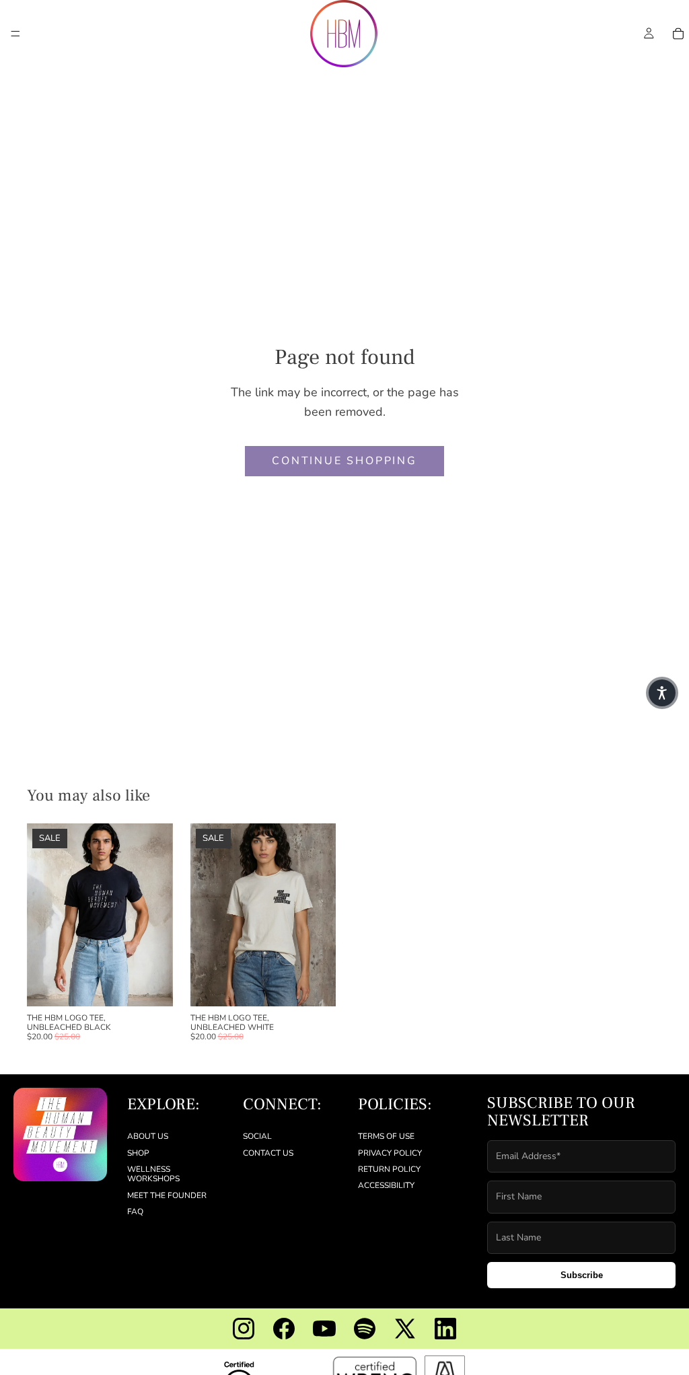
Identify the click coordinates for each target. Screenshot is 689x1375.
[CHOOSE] (152, 985)
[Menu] (15, 33)
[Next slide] (158, 915)
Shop (138, 1152)
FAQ (135, 1211)
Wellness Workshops (153, 1174)
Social (257, 1136)
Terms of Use (386, 1136)
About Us (147, 1136)
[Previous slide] (42, 915)
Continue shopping (344, 460)
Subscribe (581, 1275)
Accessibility (386, 1185)
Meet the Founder (167, 1195)
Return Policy (389, 1169)
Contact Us (268, 1152)
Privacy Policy (390, 1152)
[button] (662, 693)
